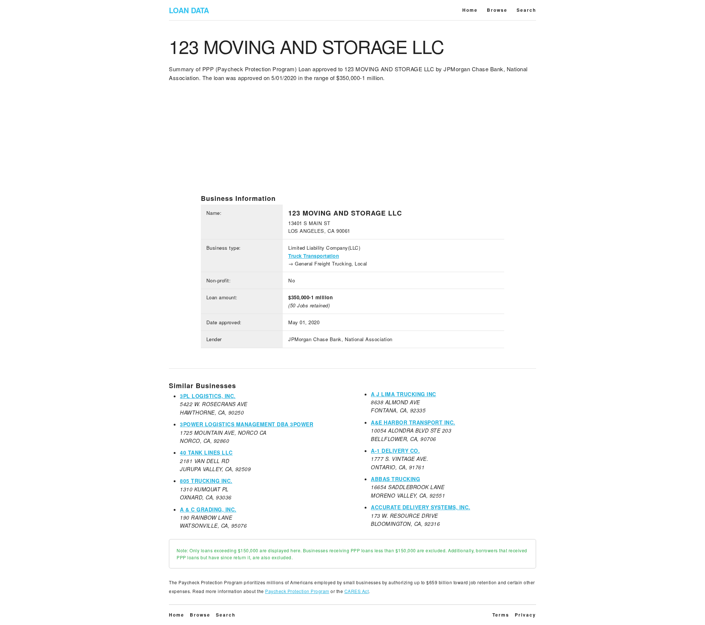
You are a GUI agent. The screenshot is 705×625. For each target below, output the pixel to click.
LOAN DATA (189, 10)
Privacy (525, 614)
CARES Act (356, 591)
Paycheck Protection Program (297, 591)
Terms (500, 614)
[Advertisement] (352, 142)
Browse (497, 10)
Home (470, 10)
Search (526, 10)
